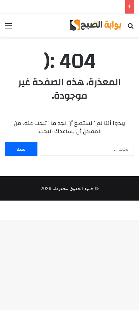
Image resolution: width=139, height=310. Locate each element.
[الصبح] (95, 25)
